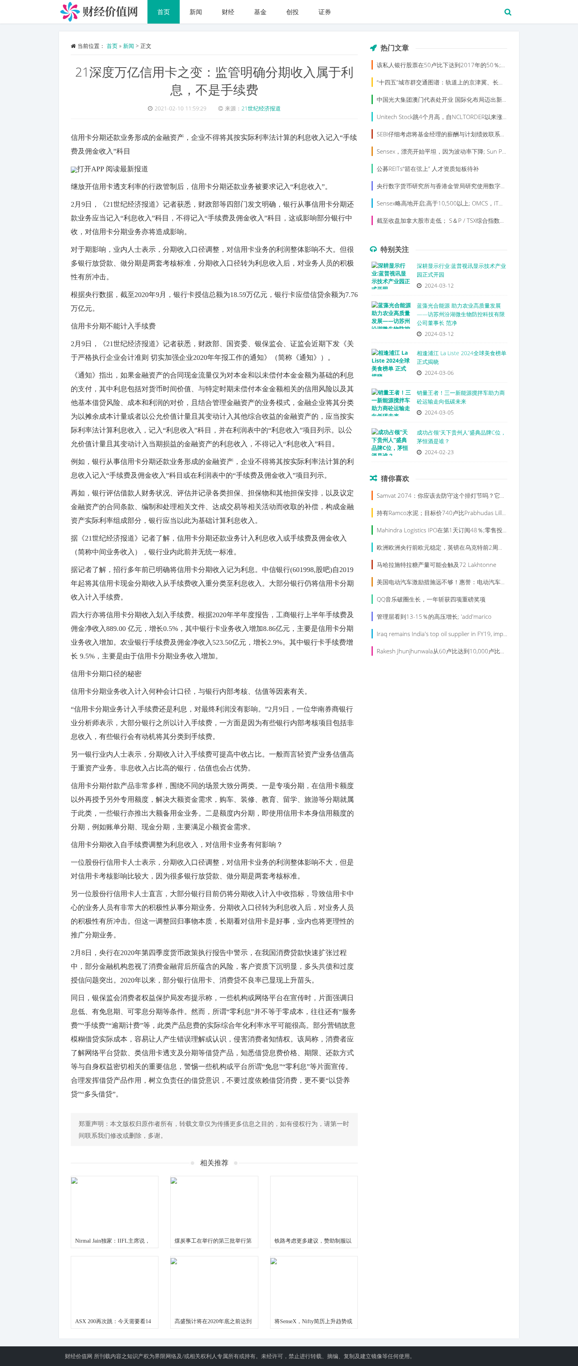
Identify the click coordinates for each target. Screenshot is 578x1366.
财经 (228, 11)
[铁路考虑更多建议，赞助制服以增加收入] (314, 1205)
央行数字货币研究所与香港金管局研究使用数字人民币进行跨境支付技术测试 (477, 186)
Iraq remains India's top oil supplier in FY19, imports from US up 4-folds (471, 634)
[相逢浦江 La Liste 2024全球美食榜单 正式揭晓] (391, 364)
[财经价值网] (103, 10)
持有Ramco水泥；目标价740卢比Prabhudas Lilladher (447, 513)
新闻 (196, 11)
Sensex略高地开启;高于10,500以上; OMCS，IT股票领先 (449, 203)
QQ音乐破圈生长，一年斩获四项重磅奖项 (431, 599)
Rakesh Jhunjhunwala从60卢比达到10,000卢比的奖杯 (447, 651)
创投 (292, 11)
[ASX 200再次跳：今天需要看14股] (114, 1285)
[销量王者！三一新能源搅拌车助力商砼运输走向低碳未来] (391, 404)
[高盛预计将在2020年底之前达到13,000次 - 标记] (214, 1285)
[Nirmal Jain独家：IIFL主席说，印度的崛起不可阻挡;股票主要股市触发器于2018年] (114, 1205)
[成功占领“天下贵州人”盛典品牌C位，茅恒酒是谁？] (391, 444)
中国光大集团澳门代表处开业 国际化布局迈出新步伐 (445, 99)
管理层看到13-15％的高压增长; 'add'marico (434, 616)
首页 (163, 11)
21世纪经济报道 (261, 108)
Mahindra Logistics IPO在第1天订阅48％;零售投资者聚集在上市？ (463, 530)
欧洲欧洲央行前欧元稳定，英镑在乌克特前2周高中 (443, 547)
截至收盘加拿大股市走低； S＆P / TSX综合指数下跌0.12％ (453, 220)
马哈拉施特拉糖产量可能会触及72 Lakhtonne (436, 564)
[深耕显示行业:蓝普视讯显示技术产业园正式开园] (391, 277)
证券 (324, 11)
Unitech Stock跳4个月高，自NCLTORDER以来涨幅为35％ (452, 117)
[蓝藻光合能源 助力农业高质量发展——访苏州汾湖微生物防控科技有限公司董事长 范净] (391, 317)
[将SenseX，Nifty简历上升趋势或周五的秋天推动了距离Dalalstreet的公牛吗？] (314, 1285)
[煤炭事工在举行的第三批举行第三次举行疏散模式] (214, 1205)
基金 (260, 11)
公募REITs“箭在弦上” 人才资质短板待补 (428, 168)
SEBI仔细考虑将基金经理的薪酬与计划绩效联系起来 (444, 134)
